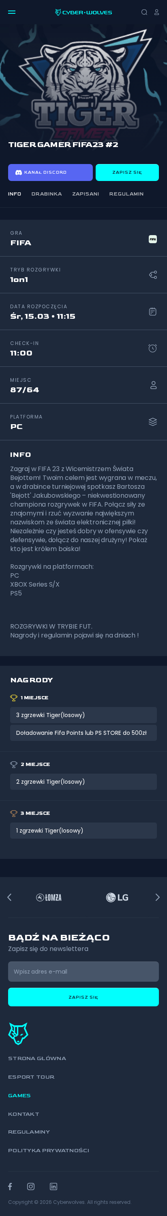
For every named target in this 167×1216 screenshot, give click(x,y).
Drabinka (47, 194)
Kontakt (23, 1114)
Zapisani (85, 194)
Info (14, 194)
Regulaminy (29, 1131)
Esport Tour (31, 1076)
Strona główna (37, 1058)
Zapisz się (127, 172)
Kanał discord (45, 172)
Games (19, 1095)
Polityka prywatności (48, 1150)
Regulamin (126, 194)
